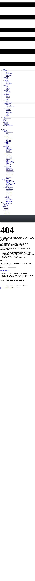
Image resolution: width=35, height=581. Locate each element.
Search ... (4, 267)
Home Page (4, 270)
